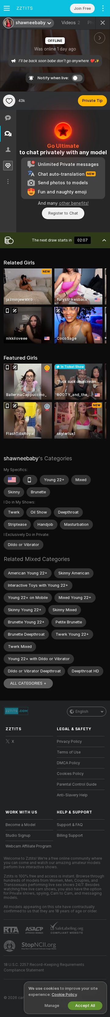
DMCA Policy (68, 763)
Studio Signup (18, 835)
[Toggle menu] (6, 8)
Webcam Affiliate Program (28, 846)
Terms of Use (69, 752)
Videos (70, 22)
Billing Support (70, 835)
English (81, 711)
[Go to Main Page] (34, 8)
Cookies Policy (70, 774)
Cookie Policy (64, 994)
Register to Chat (63, 213)
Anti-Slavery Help (72, 795)
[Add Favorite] (9, 101)
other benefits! (74, 203)
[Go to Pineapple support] (10, 946)
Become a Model (20, 825)
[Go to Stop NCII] (39, 946)
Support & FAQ (70, 825)
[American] (12, 480)
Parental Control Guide (77, 784)
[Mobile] (30, 480)
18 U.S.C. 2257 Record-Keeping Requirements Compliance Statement (44, 967)
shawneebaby (21, 458)
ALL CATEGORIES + (28, 683)
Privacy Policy (69, 741)
